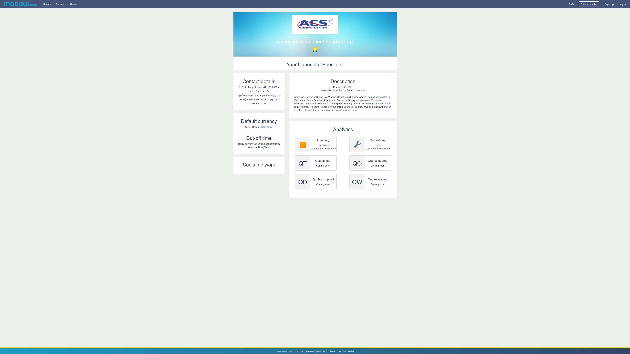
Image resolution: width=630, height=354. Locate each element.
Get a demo (298, 351)
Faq (344, 351)
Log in (622, 4)
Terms (324, 351)
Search (47, 4)
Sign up (609, 4)
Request (60, 4)
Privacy (332, 351)
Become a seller (589, 4)
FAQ (571, 4)
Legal (339, 351)
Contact (350, 351)
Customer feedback (313, 351)
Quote (73, 4)
